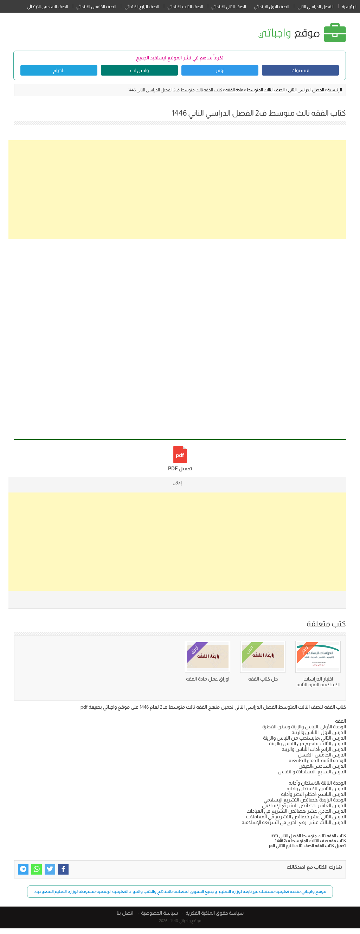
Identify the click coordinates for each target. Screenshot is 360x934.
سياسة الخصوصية (159, 913)
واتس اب (139, 70)
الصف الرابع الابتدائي (141, 6)
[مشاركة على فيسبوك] (63, 869)
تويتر (220, 70)
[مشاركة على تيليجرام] (23, 869)
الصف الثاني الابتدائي (228, 6)
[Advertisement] (177, 189)
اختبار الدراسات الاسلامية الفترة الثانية (318, 681)
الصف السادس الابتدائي (47, 6)
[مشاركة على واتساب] (36, 869)
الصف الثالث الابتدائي (185, 6)
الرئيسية (349, 6)
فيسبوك (300, 70)
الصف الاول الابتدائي (271, 6)
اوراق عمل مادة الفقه (207, 679)
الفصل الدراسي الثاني (315, 6)
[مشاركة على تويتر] (50, 869)
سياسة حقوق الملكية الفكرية (215, 913)
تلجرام (59, 70)
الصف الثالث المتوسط (265, 90)
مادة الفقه (234, 90)
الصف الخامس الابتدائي (96, 6)
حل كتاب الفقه (263, 679)
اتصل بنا (125, 913)
